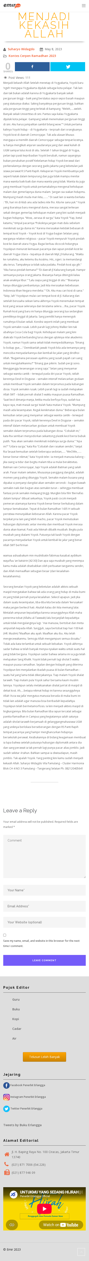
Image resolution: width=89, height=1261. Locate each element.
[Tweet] (67, 66)
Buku (16, 1009)
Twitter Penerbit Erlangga (26, 1108)
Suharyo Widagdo (21, 49)
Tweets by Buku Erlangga (22, 1125)
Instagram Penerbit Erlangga (28, 1097)
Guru (16, 999)
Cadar (16, 1029)
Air (14, 1038)
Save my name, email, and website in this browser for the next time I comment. (41, 943)
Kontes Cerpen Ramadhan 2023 (32, 56)
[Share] (32, 66)
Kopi (15, 1019)
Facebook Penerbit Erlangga (27, 1085)
